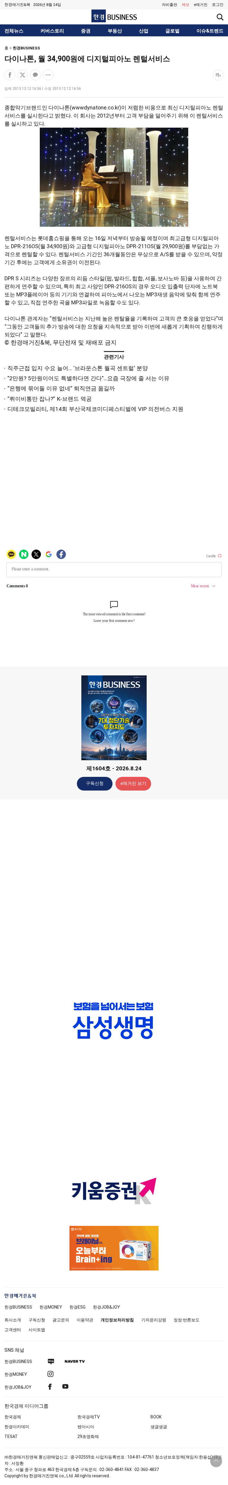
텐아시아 (85, 1426)
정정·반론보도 (187, 1319)
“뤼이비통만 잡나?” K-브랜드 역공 (49, 398)
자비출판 (169, 4)
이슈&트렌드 (210, 31)
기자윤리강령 (153, 1319)
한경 (18, 1307)
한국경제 (12, 1416)
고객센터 (12, 1329)
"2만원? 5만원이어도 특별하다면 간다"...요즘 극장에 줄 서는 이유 (88, 378)
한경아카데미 (16, 1426)
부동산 (115, 31)
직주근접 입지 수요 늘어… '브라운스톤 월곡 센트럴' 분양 (77, 368)
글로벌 (172, 31)
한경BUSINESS (26, 48)
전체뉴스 (13, 31)
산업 (143, 31)
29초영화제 (88, 1436)
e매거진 (201, 4)
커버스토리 (52, 31)
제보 (185, 4)
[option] (114, 1021)
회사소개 (12, 1319)
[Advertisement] (114, 897)
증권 (86, 31)
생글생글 (159, 1426)
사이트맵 (36, 1329)
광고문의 (61, 1319)
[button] (217, 5)
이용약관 (85, 1319)
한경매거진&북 (17, 4)
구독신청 (95, 783)
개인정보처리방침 (117, 1319)
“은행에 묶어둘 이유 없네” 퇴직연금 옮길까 (61, 388)
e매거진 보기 (133, 783)
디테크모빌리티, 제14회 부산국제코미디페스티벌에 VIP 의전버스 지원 (95, 409)
